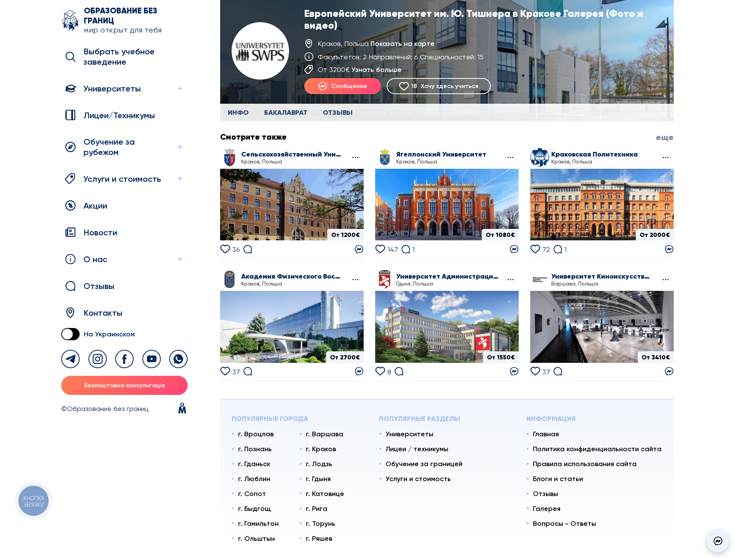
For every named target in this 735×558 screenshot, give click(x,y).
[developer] (182, 409)
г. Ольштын (256, 538)
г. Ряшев (319, 538)
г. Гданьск (254, 464)
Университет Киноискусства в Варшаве (602, 276)
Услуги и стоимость (418, 479)
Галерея (546, 508)
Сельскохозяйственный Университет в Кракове (292, 154)
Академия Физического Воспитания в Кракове (292, 276)
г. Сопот (252, 493)
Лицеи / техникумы (416, 449)
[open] (180, 88)
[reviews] (247, 248)
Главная (546, 434)
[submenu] (355, 157)
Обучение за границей (423, 464)
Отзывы (545, 493)
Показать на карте (402, 43)
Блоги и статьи (558, 479)
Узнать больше (376, 69)
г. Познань (255, 449)
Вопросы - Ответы (564, 523)
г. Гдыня (318, 479)
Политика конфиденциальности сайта (597, 449)
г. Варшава (324, 434)
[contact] (359, 249)
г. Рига (316, 508)
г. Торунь (320, 523)
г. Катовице (325, 493)
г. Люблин (254, 479)
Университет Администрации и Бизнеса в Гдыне (447, 276)
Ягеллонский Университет (441, 154)
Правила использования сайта (585, 464)
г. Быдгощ (254, 508)
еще (665, 137)
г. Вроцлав (256, 434)
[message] (717, 540)
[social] (70, 359)
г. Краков (321, 449)
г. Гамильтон (258, 523)
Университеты (409, 434)
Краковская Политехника (594, 154)
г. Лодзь (319, 464)
